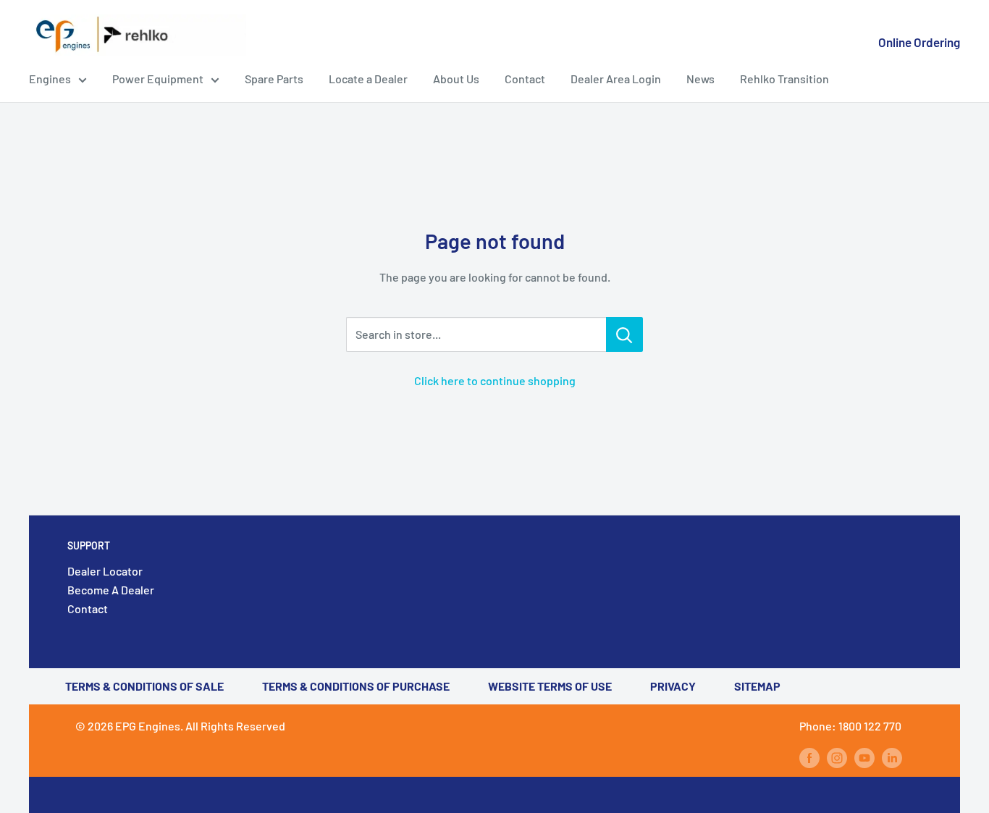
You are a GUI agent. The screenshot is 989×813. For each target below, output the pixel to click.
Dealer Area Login (616, 78)
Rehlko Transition (784, 78)
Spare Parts (274, 78)
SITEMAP (757, 686)
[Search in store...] (624, 334)
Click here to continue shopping (495, 380)
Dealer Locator (105, 571)
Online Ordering (919, 42)
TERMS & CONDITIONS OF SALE (144, 686)
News (700, 78)
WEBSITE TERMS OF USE (550, 686)
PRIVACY (673, 686)
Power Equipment (157, 78)
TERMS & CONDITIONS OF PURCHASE (356, 686)
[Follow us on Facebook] (809, 757)
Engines (50, 78)
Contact (525, 78)
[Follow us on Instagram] (837, 757)
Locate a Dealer (368, 78)
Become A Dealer (110, 590)
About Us (456, 78)
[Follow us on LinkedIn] (892, 757)
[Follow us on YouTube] (864, 757)
